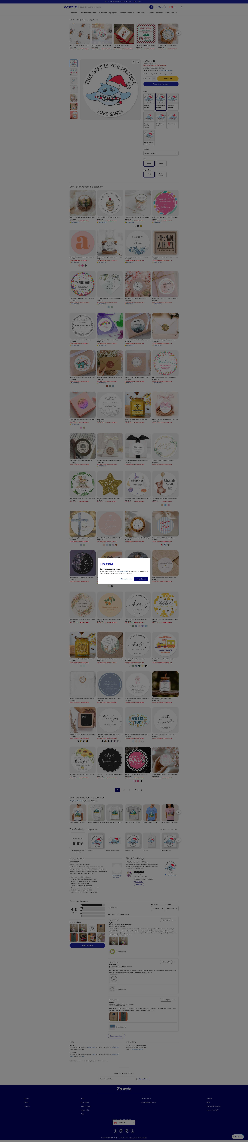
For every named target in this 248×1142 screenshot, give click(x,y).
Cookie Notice (124, 571)
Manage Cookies (126, 579)
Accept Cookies (141, 579)
